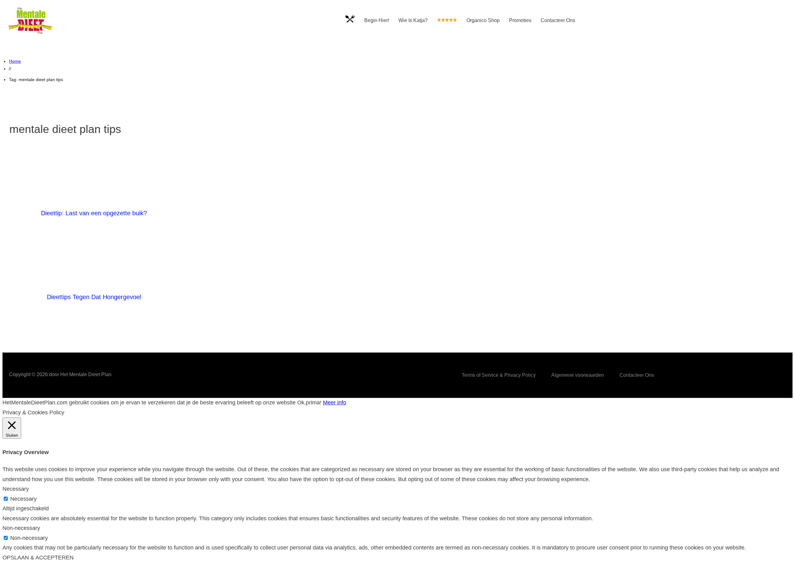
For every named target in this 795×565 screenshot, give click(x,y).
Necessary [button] (15, 489)
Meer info (334, 402)
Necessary (23, 499)
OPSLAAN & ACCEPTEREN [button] (38, 557)
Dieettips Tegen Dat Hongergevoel (94, 297)
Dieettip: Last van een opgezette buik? (94, 213)
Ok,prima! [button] (309, 402)
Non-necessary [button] (21, 528)
